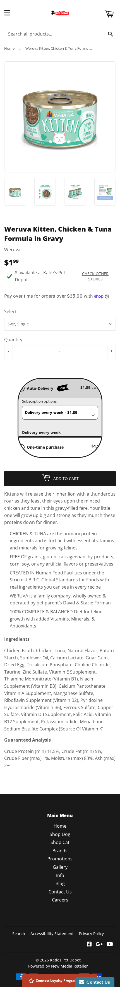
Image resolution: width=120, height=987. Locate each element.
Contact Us (60, 892)
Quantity (13, 339)
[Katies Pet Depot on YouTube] (110, 944)
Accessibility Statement (52, 933)
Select (10, 311)
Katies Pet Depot (65, 960)
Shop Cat (60, 842)
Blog (60, 883)
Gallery (60, 867)
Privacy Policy (91, 933)
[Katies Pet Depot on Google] (99, 944)
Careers (60, 900)
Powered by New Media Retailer (58, 966)
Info (60, 875)
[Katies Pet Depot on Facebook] (89, 944)
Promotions (60, 859)
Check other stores (95, 276)
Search (18, 933)
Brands (60, 851)
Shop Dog (60, 834)
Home (9, 48)
